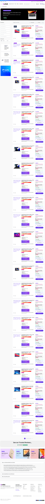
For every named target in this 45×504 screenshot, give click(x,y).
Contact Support (41, 1)
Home (1, 6)
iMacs (3, 1)
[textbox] (3, 24)
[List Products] (42, 22)
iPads (5, 1)
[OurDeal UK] (5, 4)
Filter (1, 40)
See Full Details (39, 36)
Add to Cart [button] (39, 90)
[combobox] (6, 24)
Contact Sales (38, 1)
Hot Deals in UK (8, 499)
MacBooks (2, 1)
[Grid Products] (41, 22)
